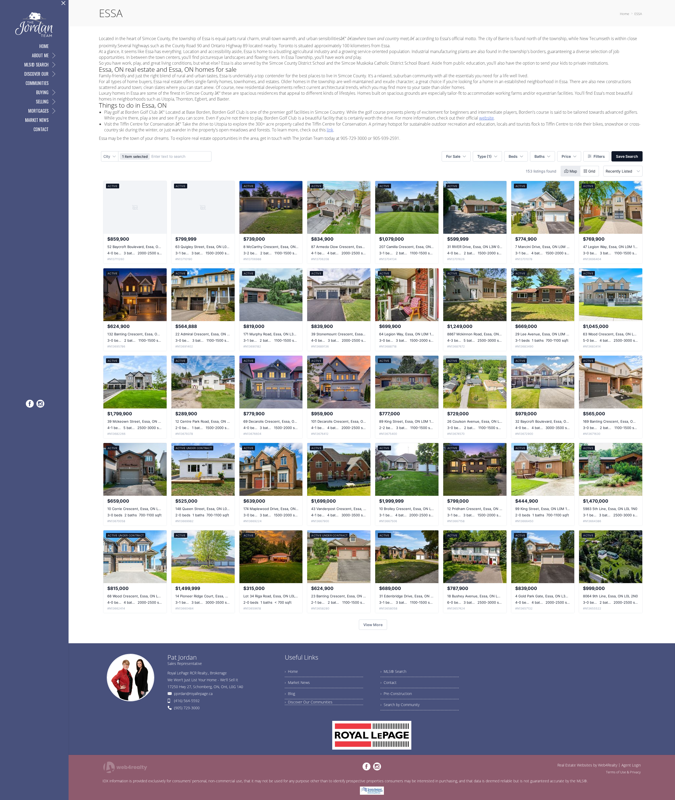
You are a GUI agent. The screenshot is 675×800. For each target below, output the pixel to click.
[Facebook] (30, 404)
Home (624, 13)
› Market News (297, 682)
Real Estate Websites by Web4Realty (587, 765)
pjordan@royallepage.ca (193, 693)
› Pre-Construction (396, 693)
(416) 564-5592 (187, 700)
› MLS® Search (393, 671)
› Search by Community (400, 704)
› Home (291, 671)
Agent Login (631, 765)
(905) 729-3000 (187, 707)
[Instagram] (40, 404)
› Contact (388, 682)
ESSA (638, 13)
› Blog (290, 693)
